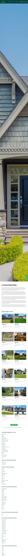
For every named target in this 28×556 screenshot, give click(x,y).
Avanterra (3, 442)
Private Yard (3, 553)
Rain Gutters (3, 554)
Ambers (3, 435)
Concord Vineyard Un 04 (5, 450)
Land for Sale (3, 464)
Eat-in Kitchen (3, 525)
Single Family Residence (5, 480)
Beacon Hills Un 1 (4, 443)
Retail (2, 479)
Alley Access (3, 489)
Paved (2, 509)
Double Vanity (3, 524)
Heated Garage (4, 502)
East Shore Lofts (4, 456)
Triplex (2, 482)
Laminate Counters (4, 533)
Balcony (3, 547)
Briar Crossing (3, 444)
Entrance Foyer (4, 526)
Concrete (3, 493)
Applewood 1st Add (4, 438)
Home (8, 1)
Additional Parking (4, 488)
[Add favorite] (12, 327)
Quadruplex (3, 478)
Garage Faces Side (4, 500)
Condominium (3, 471)
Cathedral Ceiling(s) (4, 519)
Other (2, 507)
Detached (3, 494)
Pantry (2, 538)
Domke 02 (3, 452)
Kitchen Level (3, 503)
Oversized (3, 508)
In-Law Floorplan (4, 531)
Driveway (3, 495)
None (2, 515)
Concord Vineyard (4, 449)
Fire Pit (3, 548)
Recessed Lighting (4, 539)
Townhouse (3, 481)
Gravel (2, 501)
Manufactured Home (4, 473)
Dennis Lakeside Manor (5, 451)
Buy (11, 1)
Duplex (3, 472)
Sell (13, 1)
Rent (16, 1)
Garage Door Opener (4, 496)
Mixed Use (3, 474)
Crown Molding (4, 523)
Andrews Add (3, 437)
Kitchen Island (3, 532)
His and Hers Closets (4, 530)
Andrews (3, 436)
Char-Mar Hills (3, 445)
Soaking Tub (3, 540)
